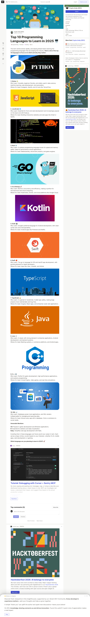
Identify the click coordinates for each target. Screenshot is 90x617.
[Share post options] (3, 63)
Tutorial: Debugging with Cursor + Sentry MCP (33, 483)
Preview (23, 516)
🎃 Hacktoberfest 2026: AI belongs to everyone (76, 111)
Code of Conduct (31, 520)
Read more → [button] (15, 592)
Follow (76, 11)
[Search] (6, 2)
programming (14, 44)
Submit (16, 516)
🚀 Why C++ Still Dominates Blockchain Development (75, 52)
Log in (75, 2)
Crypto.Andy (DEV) (19, 31)
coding (27, 44)
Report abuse (39, 520)
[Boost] (3, 58)
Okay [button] (7, 614)
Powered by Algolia (45, 1)
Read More (14, 498)
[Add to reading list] (3, 54)
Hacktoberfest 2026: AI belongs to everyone (32, 580)
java (31, 44)
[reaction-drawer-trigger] (3, 44)
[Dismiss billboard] (87, 596)
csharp (22, 44)
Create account (83, 2)
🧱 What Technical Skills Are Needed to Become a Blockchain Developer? (75, 45)
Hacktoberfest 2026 (51, 584)
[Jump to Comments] (3, 49)
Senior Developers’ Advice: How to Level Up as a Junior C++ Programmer (76, 59)
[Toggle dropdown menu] (58, 446)
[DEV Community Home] (2, 2)
